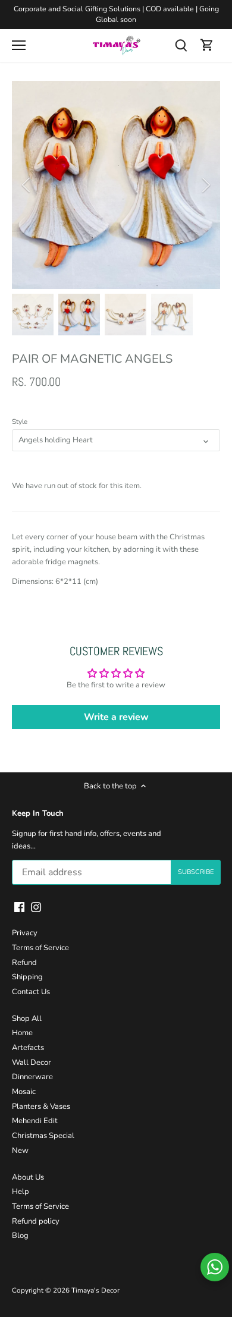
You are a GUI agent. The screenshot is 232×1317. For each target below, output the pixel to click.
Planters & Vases (41, 1106)
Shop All (27, 1018)
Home (22, 1032)
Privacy (24, 933)
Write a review (116, 717)
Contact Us (31, 991)
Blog (20, 1235)
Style (19, 421)
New (20, 1150)
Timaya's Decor (95, 1290)
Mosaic (24, 1091)
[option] (116, 185)
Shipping (27, 977)
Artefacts (28, 1047)
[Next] (205, 185)
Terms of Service (40, 947)
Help (20, 1191)
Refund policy (35, 1221)
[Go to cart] (207, 45)
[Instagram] (36, 906)
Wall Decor (31, 1062)
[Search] (181, 45)
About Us (28, 1177)
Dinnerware (32, 1076)
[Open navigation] (19, 45)
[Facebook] (19, 906)
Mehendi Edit (35, 1120)
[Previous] (27, 185)
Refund (24, 962)
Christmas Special (43, 1135)
